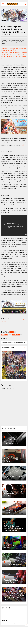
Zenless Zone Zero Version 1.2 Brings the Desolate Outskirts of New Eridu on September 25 (13, 56)
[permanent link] (9, 35)
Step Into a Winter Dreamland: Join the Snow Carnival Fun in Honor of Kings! (13, 49)
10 (4, 588)
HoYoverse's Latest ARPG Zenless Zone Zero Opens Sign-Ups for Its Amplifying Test (14, 374)
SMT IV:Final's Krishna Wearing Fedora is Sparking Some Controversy (13, 528)
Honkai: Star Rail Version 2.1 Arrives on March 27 (12, 361)
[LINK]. (22, 145)
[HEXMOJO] (12, 4)
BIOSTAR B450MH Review (13, 565)
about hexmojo (17, 614)
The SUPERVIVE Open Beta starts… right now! (14, 52)
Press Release (7, 24)
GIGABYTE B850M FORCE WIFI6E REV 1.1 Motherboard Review (13, 442)
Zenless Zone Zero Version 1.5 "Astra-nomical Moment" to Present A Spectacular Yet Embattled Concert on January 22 (14, 595)
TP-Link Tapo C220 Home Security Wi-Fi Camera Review (13, 494)
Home (2, 24)
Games (13, 24)
